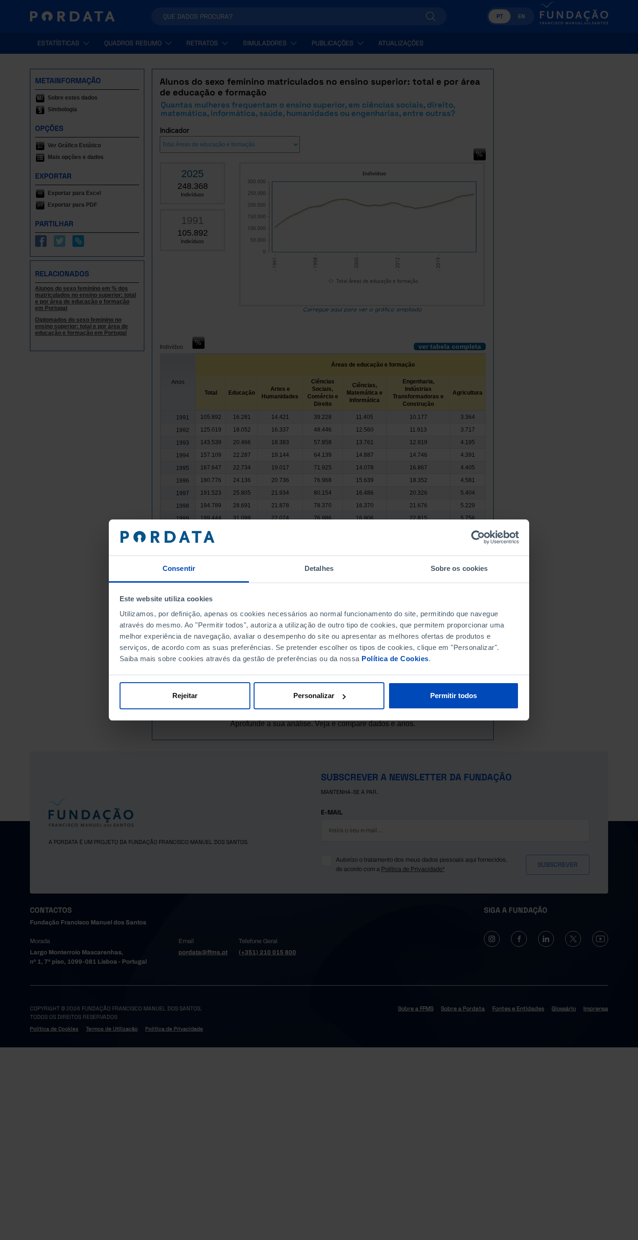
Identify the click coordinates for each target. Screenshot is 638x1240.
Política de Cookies (395, 659)
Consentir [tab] (179, 568)
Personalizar (313, 695)
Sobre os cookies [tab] (459, 568)
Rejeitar (185, 695)
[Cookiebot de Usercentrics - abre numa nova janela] (478, 538)
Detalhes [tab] (319, 568)
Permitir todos (453, 695)
